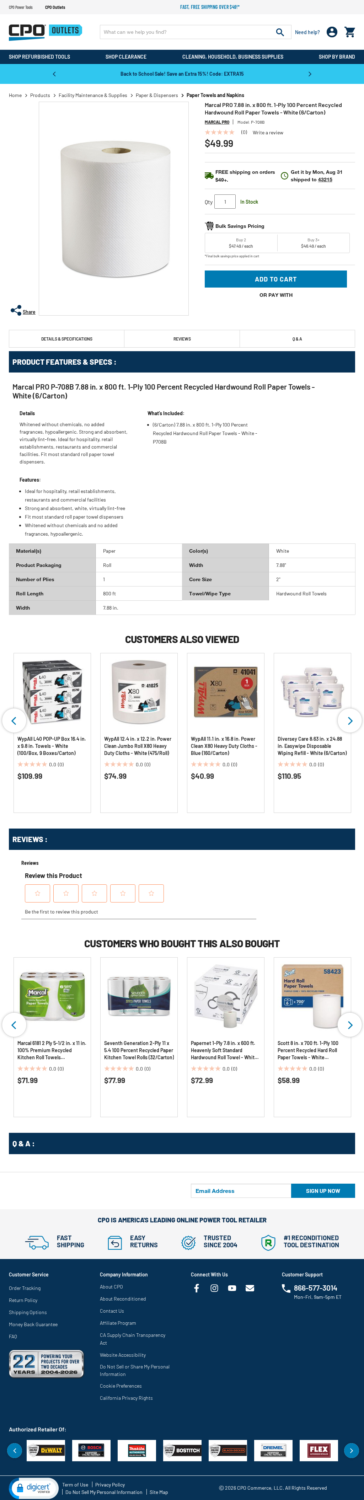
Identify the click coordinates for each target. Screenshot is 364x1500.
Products (40, 95)
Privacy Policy (110, 1485)
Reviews (182, 338)
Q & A (297, 338)
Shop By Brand (337, 57)
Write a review (268, 132)
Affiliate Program (118, 1323)
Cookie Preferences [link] (121, 1386)
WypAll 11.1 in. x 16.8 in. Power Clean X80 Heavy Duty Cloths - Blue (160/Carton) (224, 746)
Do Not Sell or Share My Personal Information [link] (135, 1370)
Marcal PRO (217, 121)
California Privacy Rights (126, 1398)
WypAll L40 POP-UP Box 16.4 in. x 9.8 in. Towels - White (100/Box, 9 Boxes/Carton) (51, 746)
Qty (209, 201)
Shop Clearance (126, 57)
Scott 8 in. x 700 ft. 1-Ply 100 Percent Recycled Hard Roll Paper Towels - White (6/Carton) (308, 1050)
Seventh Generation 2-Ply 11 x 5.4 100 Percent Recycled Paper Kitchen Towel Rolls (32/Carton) (139, 1050)
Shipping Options (28, 1312)
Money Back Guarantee (33, 1324)
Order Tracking (25, 1288)
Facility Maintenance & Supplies (93, 95)
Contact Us (112, 1311)
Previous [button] (54, 73)
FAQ (13, 1336)
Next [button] (309, 73)
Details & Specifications (66, 338)
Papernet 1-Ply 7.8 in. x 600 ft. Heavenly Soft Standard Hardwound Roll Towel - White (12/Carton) (224, 1050)
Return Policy (23, 1300)
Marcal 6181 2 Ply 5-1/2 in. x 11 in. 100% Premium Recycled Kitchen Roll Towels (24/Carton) (51, 1050)
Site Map (159, 1492)
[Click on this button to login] (332, 32)
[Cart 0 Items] (349, 30)
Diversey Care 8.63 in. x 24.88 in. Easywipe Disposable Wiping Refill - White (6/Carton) (312, 746)
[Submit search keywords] (280, 32)
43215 (325, 179)
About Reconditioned (123, 1299)
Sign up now (323, 1190)
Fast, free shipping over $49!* (210, 7)
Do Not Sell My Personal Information (104, 1492)
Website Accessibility (123, 1355)
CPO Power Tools (21, 7)
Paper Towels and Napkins (215, 95)
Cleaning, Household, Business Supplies (232, 57)
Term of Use (75, 1485)
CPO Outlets (55, 7)
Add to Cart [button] (276, 279)
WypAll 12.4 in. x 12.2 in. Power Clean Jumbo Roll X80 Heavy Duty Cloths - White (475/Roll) (137, 746)
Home (15, 95)
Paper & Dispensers (157, 95)
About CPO (111, 1287)
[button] (34, 1488)
